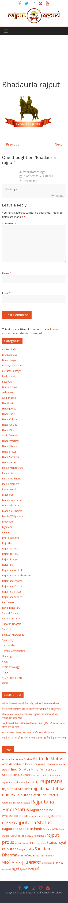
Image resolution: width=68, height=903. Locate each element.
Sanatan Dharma (11, 624)
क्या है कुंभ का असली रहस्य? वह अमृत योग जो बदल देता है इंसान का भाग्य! (34, 737)
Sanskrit (6, 629)
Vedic (5, 661)
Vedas (31, 855)
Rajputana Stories (12, 597)
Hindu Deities (9, 424)
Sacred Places (10, 613)
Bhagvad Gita (9, 354)
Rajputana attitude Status (37, 794)
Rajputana (8, 564)
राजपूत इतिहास (47, 863)
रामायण (5, 683)
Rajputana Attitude (12, 570)
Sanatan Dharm (11, 618)
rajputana (51, 781)
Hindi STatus (20, 769)
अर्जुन (38, 856)
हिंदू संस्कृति (23, 869)
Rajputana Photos (12, 580)
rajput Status (46, 842)
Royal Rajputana (11, 607)
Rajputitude (40, 835)
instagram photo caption (42, 775)
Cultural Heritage (11, 370)
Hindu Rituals (9, 446)
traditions (22, 856)
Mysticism (7, 527)
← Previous (10, 144)
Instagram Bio (10, 489)
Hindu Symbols (10, 457)
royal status (26, 849)
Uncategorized (10, 656)
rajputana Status (33, 822)
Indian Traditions (11, 478)
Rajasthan (7, 543)
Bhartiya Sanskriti (12, 365)
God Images (9, 397)
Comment (9, 223)
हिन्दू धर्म (33, 868)
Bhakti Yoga (9, 360)
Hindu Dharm (9, 430)
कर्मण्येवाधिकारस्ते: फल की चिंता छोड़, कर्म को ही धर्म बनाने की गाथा (30, 703)
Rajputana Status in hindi (22, 828)
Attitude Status (48, 758)
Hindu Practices (11, 440)
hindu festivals (10, 435)
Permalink (30, 181)
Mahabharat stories (13, 500)
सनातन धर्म (6, 869)
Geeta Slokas (9, 387)
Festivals (7, 381)
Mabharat (7, 494)
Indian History (10, 473)
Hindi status (8, 414)
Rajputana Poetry (12, 586)
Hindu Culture (9, 419)
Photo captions (10, 537)
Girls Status (8, 392)
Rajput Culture (10, 548)
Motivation (8, 521)
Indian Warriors (10, 484)
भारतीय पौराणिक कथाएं (12, 677)
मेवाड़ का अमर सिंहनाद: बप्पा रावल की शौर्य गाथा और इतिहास (28, 732)
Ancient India (9, 349)
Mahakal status (10, 505)
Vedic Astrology (11, 667)
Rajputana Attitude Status (16, 575)
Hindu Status (9, 451)
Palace (6, 532)
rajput (32, 781)
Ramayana (8, 602)
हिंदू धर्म (15, 869)
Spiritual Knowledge (13, 634)
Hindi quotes (9, 408)
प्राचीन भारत (49, 856)
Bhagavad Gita (42, 764)
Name (6, 273)
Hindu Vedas (9, 462)
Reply (59, 196)
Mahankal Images (12, 510)
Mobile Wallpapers (12, 516)
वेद (62, 863)
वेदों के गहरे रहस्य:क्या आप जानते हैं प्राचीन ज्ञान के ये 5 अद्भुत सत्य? (31, 708)
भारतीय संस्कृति (15, 862)
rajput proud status (25, 842)
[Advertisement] (34, 55)
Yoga (5, 672)
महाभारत (35, 862)
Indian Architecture (12, 467)
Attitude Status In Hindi (17, 764)
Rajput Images (10, 559)
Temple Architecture (13, 650)
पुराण (42, 856)
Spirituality (8, 640)
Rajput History (10, 554)
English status (10, 376)
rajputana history (37, 816)
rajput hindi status (21, 836)
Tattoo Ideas (9, 645)
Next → (60, 144)
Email (6, 293)
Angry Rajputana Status (17, 759)
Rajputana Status (11, 591)
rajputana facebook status (16, 802)
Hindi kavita (8, 403)
